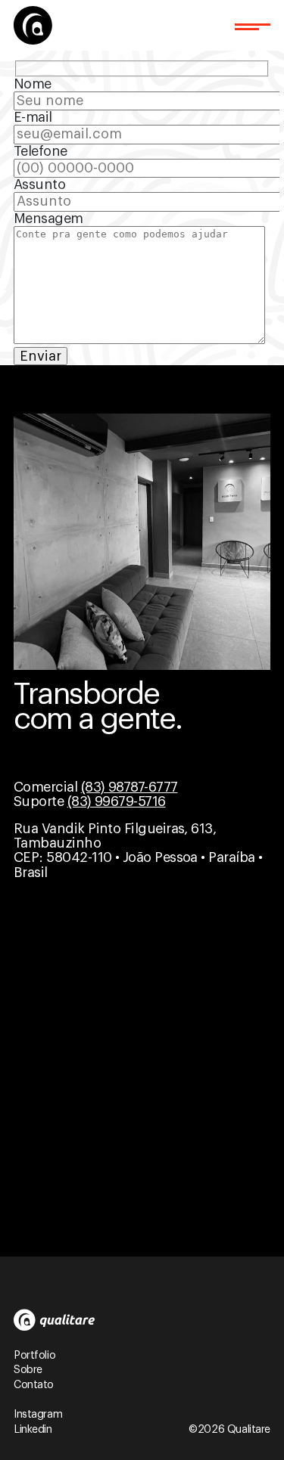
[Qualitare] (33, 25)
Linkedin (33, 1429)
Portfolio (34, 1355)
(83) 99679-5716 (116, 801)
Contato (34, 1385)
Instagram (38, 1414)
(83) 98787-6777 (129, 787)
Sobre (28, 1370)
